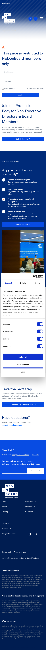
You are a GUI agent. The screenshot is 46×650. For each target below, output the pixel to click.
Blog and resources (9, 534)
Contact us (29, 511)
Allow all (23, 357)
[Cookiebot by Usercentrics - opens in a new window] (33, 276)
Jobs (4, 502)
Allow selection (23, 364)
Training (5, 511)
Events (4, 507)
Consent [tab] (8, 283)
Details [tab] (23, 283)
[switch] (40, 331)
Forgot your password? (35, 88)
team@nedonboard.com (12, 425)
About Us (5, 524)
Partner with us (7, 529)
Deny (23, 372)
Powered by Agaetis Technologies (23, 647)
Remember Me (9, 88)
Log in (20, 95)
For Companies (31, 502)
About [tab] (37, 283)
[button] (30, 19)
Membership (30, 507)
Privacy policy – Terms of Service (14, 552)
